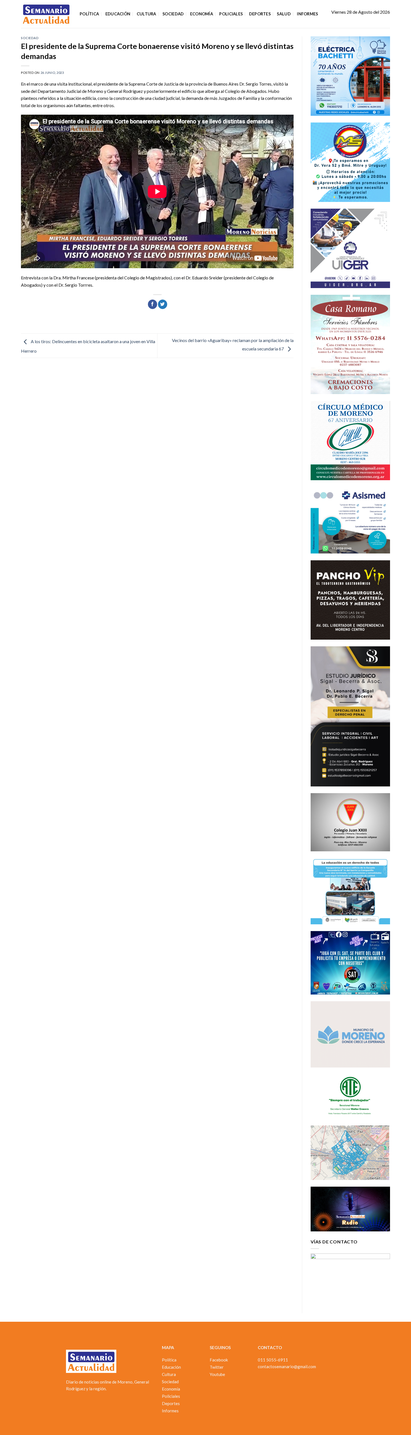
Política (89, 13)
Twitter (217, 1367)
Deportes (260, 13)
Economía (201, 13)
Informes (307, 13)
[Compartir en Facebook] (152, 304)
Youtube (217, 1374)
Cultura (146, 13)
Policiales (231, 13)
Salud (283, 13)
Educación (118, 13)
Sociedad (173, 13)
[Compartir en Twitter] (162, 304)
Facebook (219, 1359)
